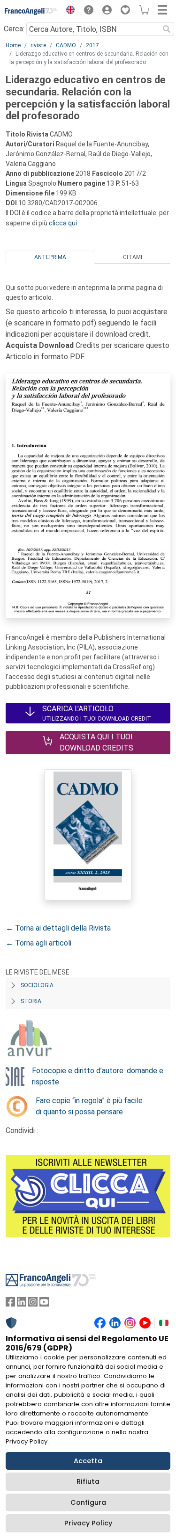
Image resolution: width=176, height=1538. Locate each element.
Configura (88, 1502)
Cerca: (14, 28)
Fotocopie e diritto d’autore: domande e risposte (97, 1076)
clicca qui (63, 223)
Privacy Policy (88, 1523)
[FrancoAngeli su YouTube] (44, 1304)
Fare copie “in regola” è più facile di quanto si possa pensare (89, 1106)
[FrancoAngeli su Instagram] (33, 1304)
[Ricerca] (166, 29)
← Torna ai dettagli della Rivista (58, 928)
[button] (68, 11)
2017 (92, 45)
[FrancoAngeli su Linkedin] (21, 1304)
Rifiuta (88, 1481)
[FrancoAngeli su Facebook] (10, 1304)
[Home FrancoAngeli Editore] (31, 11)
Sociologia (37, 985)
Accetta (88, 1461)
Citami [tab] (132, 257)
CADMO (66, 45)
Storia (31, 1001)
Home (13, 45)
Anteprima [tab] (50, 257)
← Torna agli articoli (38, 943)
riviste (38, 45)
